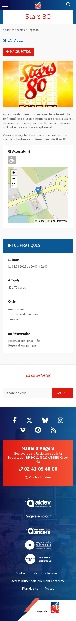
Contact (21, 573)
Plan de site (30, 588)
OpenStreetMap (58, 220)
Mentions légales (45, 573)
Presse (49, 588)
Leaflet (41, 220)
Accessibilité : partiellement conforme (38, 581)
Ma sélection (20, 52)
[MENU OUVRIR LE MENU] (5, 5)
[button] (38, 191)
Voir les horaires (40, 477)
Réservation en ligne (22, 345)
